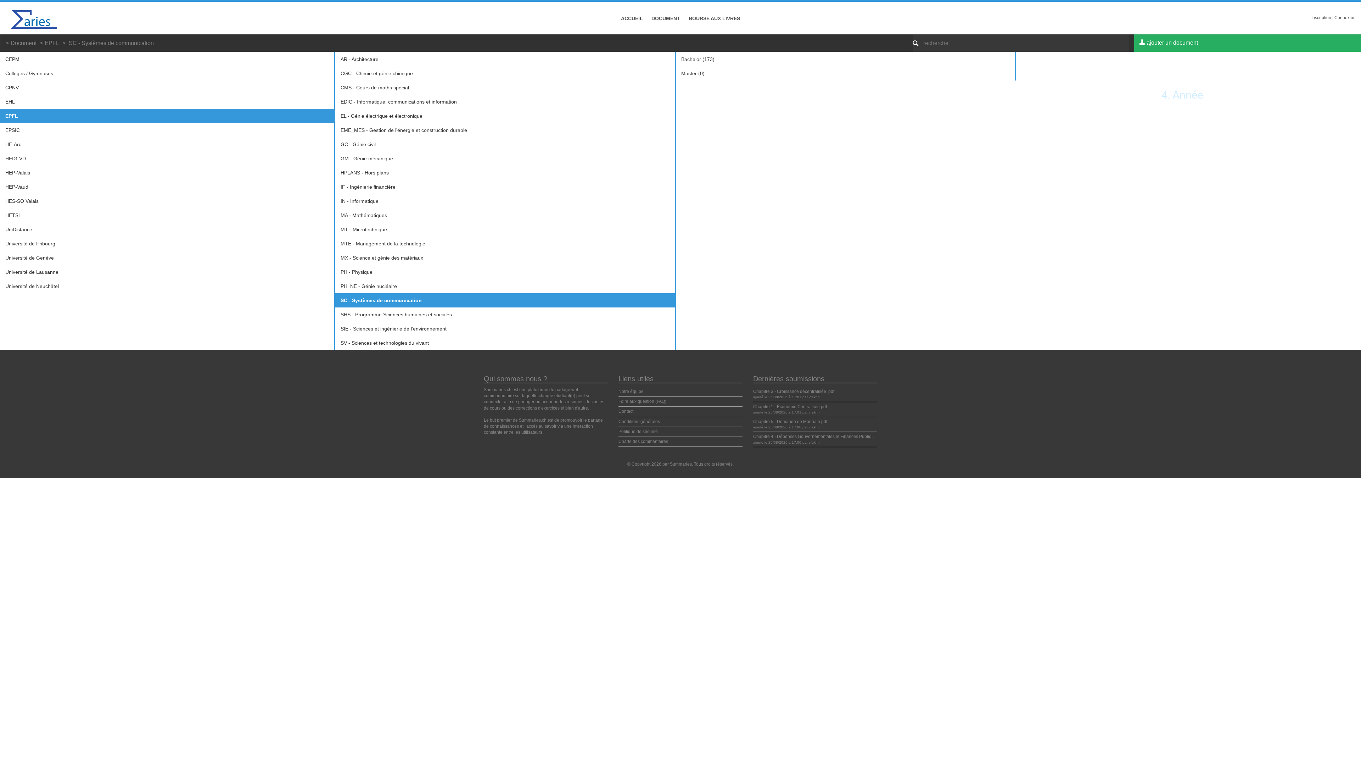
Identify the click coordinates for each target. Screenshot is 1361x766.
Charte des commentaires (643, 441)
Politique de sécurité (638, 431)
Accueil (632, 18)
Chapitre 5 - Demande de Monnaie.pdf (790, 421)
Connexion (1345, 17)
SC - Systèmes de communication (111, 43)
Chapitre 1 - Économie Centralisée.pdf (790, 406)
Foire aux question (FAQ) (642, 401)
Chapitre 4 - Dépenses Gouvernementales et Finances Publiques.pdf (819, 436)
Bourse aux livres (714, 18)
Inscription (1321, 17)
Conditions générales (639, 421)
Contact (625, 411)
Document (665, 18)
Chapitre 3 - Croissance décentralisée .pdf (793, 391)
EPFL (52, 43)
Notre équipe (631, 391)
